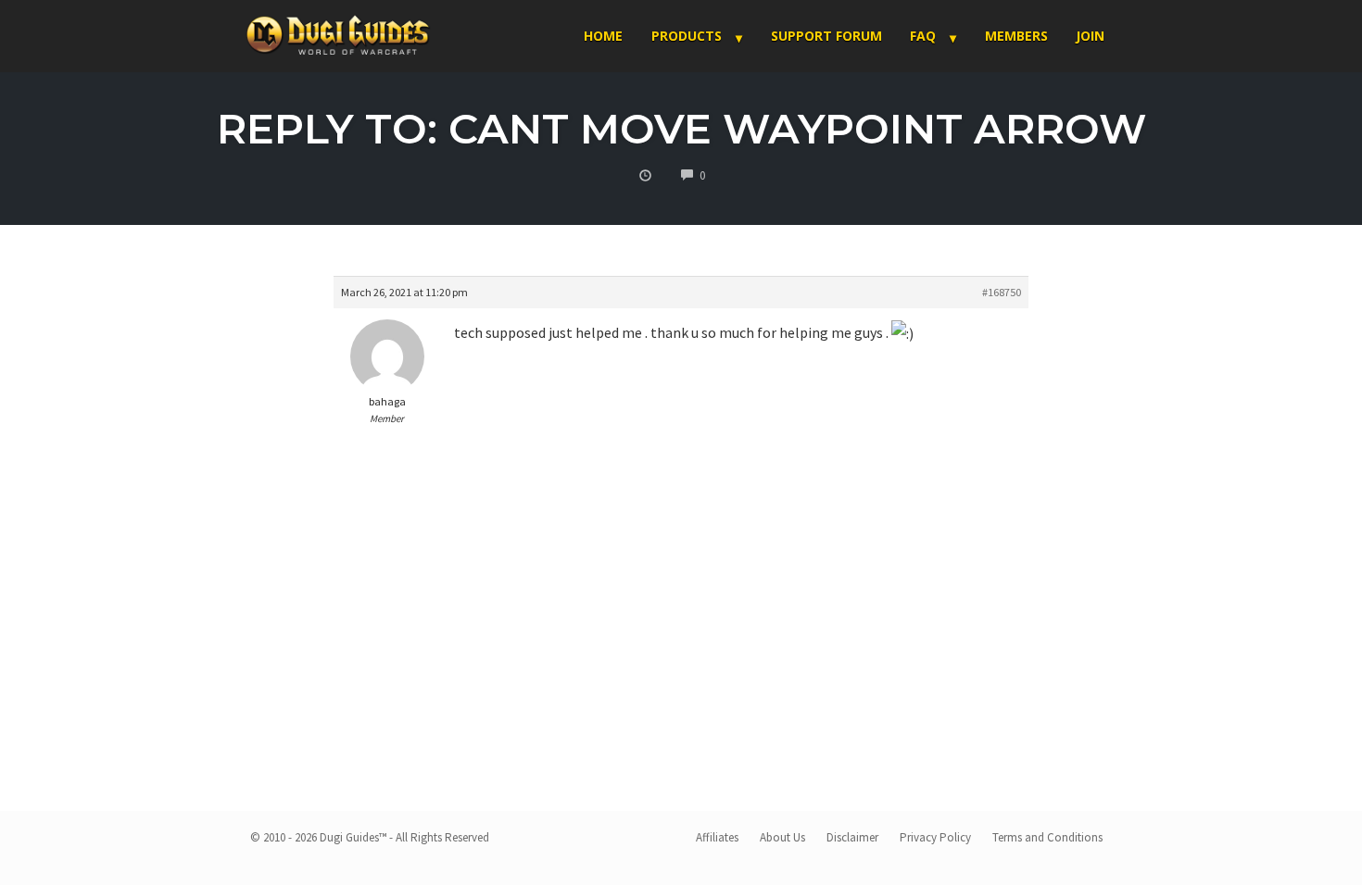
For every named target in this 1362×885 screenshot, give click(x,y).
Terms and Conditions (1047, 837)
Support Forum (826, 35)
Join (1090, 35)
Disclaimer (852, 837)
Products (686, 35)
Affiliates (717, 837)
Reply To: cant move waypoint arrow (681, 128)
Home (603, 35)
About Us (782, 837)
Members (1016, 35)
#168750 (1001, 292)
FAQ (923, 35)
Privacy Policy (935, 837)
